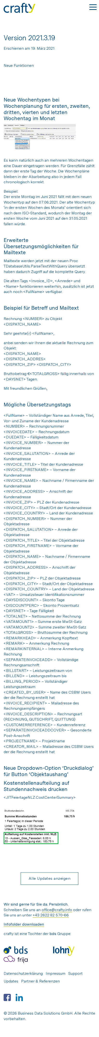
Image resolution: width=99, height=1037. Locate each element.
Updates (11, 981)
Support (75, 973)
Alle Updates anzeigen (49, 878)
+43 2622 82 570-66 (51, 915)
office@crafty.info (57, 909)
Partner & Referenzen (40, 981)
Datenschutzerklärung (23, 973)
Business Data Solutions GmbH (45, 1013)
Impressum (55, 973)
